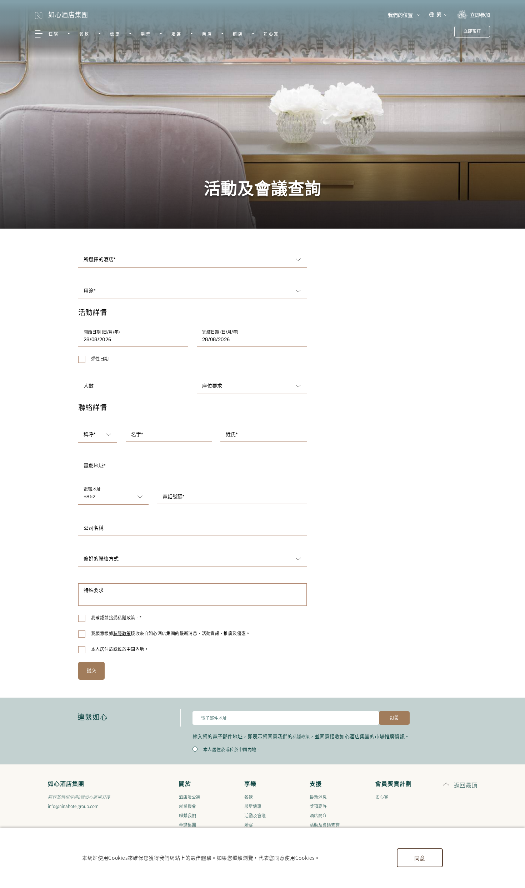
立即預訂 (472, 31)
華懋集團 (187, 825)
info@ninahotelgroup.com (73, 806)
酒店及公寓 (189, 797)
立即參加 (480, 14)
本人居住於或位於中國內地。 (120, 649)
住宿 (54, 33)
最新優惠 (252, 806)
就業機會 (187, 806)
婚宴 (176, 33)
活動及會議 (255, 815)
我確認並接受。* (116, 617)
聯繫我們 (187, 815)
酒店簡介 (318, 815)
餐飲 (84, 33)
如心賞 (271, 33)
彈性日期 (100, 358)
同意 (419, 858)
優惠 (115, 33)
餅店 (238, 33)
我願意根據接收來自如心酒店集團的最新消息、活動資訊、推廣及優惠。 (170, 633)
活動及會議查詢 (325, 825)
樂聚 (146, 33)
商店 (207, 33)
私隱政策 (126, 617)
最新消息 (318, 797)
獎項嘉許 (318, 806)
